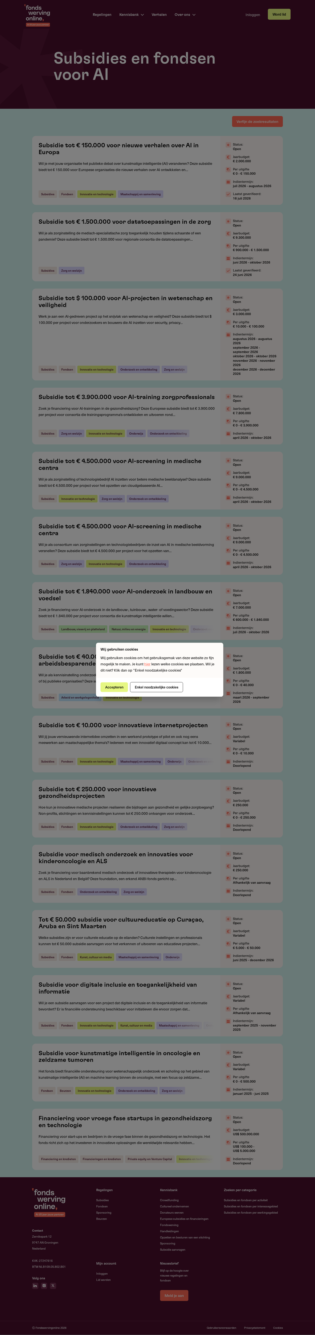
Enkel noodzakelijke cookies (156, 687)
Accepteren (114, 687)
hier (147, 663)
